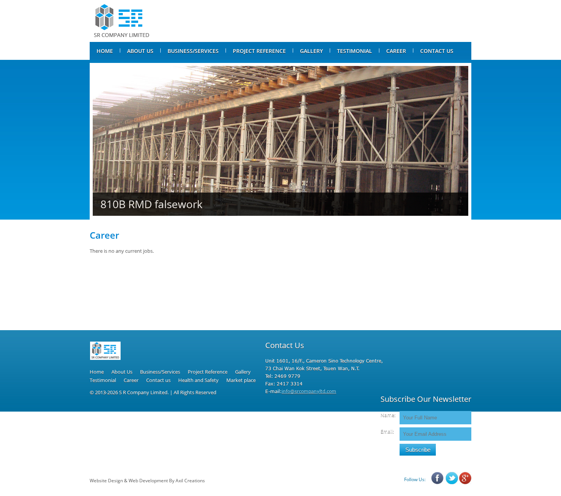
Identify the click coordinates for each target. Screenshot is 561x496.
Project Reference (259, 51)
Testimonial (354, 51)
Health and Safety (198, 380)
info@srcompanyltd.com (309, 391)
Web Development (148, 480)
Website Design (106, 480)
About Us (140, 51)
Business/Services (193, 51)
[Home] (105, 358)
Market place (241, 380)
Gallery (311, 51)
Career (396, 51)
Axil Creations (190, 480)
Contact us (436, 51)
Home (105, 51)
